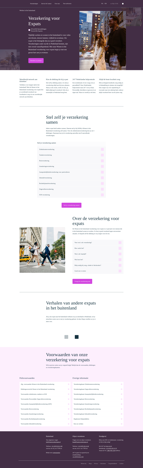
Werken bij (83, 463)
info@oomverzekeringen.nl (53, 442)
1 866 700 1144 (111, 450)
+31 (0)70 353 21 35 (111, 448)
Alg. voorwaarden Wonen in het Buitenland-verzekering (37, 384)
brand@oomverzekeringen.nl (80, 442)
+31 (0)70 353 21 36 (77, 457)
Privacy (96, 463)
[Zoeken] (122, 3)
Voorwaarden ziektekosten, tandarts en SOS (34, 394)
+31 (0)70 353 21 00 (56, 446)
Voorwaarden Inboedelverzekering (31, 424)
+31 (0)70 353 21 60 (83, 446)
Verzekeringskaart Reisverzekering (84, 399)
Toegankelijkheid (112, 463)
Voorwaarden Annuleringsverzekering (32, 414)
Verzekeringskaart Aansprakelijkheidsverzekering (88, 394)
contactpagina (56, 452)
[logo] (25, 446)
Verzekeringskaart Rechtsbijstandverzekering (87, 409)
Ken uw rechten (78, 424)
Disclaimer (103, 463)
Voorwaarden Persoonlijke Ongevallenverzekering (36, 399)
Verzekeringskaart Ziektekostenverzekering (87, 384)
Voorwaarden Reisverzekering (30, 409)
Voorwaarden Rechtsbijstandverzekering (33, 419)
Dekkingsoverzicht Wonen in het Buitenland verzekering (38, 389)
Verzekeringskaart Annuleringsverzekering (86, 404)
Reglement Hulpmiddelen (81, 419)
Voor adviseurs (67, 3)
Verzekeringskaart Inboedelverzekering (85, 414)
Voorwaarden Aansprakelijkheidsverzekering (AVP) (36, 404)
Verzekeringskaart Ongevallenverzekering (86, 389)
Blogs (90, 463)
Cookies (121, 463)
